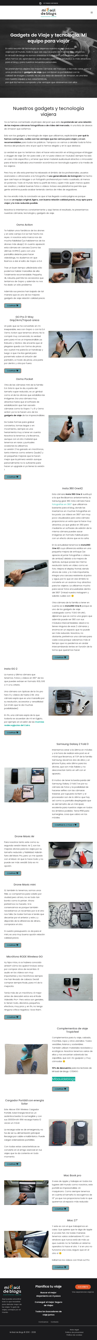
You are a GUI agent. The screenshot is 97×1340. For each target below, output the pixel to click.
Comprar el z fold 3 (64, 825)
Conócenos (43, 1322)
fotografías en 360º (62, 504)
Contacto (54, 1322)
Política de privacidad (74, 1332)
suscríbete (83, 1287)
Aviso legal (74, 1330)
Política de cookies (74, 1335)
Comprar (11, 305)
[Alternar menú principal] (91, 12)
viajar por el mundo (15, 51)
